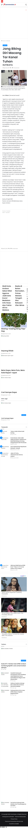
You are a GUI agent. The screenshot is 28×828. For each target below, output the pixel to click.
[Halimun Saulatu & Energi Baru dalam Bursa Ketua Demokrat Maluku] (5, 685)
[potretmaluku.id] (10, 5)
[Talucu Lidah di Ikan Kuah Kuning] (5, 433)
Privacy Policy (14, 819)
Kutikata (5, 45)
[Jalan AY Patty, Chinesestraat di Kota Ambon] (5, 508)
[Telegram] (6, 827)
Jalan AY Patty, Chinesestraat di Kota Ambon (17, 454)
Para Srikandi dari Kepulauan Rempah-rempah (18, 447)
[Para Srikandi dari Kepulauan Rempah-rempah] (5, 448)
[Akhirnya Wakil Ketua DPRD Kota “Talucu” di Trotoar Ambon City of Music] (5, 567)
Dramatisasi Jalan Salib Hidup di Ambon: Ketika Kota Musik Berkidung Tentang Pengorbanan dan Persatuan (18, 440)
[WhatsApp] (5, 827)
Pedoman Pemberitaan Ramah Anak (14, 821)
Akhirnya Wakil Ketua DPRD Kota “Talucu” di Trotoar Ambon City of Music (18, 567)
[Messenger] (3, 827)
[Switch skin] (26, 5)
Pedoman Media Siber (20, 816)
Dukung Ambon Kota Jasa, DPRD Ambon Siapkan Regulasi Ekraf (18, 692)
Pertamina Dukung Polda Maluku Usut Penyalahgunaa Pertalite (18, 804)
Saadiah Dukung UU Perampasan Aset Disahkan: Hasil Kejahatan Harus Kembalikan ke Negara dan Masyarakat (18, 676)
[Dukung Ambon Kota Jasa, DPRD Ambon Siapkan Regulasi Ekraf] (5, 745)
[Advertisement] (14, 23)
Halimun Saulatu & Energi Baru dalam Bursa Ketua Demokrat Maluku (17, 684)
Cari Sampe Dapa (7, 418)
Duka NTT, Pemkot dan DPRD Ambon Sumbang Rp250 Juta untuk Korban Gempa (13, 665)
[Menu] (2, 5)
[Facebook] (0, 827)
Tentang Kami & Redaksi (8, 816)
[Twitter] (1, 827)
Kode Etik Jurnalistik (14, 823)
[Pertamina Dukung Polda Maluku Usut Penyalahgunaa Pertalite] (5, 804)
